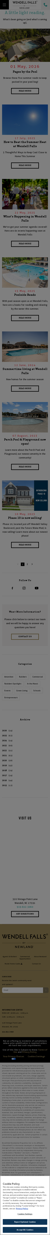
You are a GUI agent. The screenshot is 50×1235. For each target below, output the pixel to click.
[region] (25, 1205)
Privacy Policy (22, 1209)
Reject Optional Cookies (25, 1222)
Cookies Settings (25, 1214)
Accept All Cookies (25, 1230)
